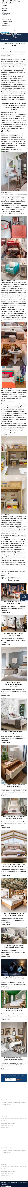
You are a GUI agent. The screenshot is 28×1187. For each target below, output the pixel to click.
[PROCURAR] (7, 5)
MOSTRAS (4, 8)
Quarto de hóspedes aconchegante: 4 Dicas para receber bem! (14, 684)
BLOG (3, 12)
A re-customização (17, 294)
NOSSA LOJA (5, 1095)
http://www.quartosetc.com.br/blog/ (16, 564)
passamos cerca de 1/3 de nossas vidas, (14, 86)
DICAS (6, 39)
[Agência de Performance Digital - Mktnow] (6, 1186)
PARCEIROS (4, 10)
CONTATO (4, 1097)
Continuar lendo (5, 612)
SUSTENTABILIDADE (7, 1092)
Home (2, 39)
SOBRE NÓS (4, 1089)
